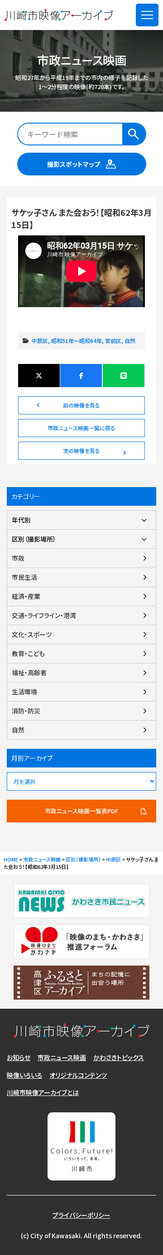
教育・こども (28, 653)
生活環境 (24, 691)
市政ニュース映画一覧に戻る (81, 428)
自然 (130, 340)
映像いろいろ (24, 1075)
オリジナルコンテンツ (78, 1075)
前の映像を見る (81, 405)
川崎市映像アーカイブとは (43, 1092)
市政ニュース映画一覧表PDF (81, 811)
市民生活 (24, 577)
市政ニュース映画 (62, 1057)
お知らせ (18, 1057)
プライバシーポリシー (81, 1215)
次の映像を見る (81, 450)
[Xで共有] (39, 375)
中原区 (40, 340)
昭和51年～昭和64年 (76, 340)
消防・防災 (26, 710)
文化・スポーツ (32, 634)
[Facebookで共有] (81, 375)
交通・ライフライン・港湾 (44, 615)
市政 (18, 558)
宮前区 (113, 340)
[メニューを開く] (147, 15)
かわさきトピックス (118, 1057)
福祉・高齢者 (29, 672)
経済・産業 (26, 596)
